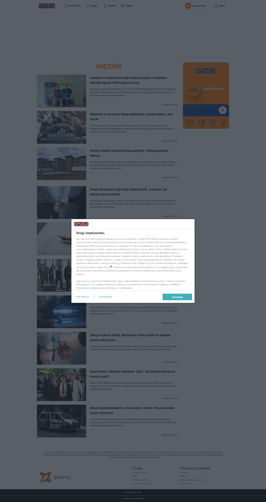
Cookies (95, 288)
